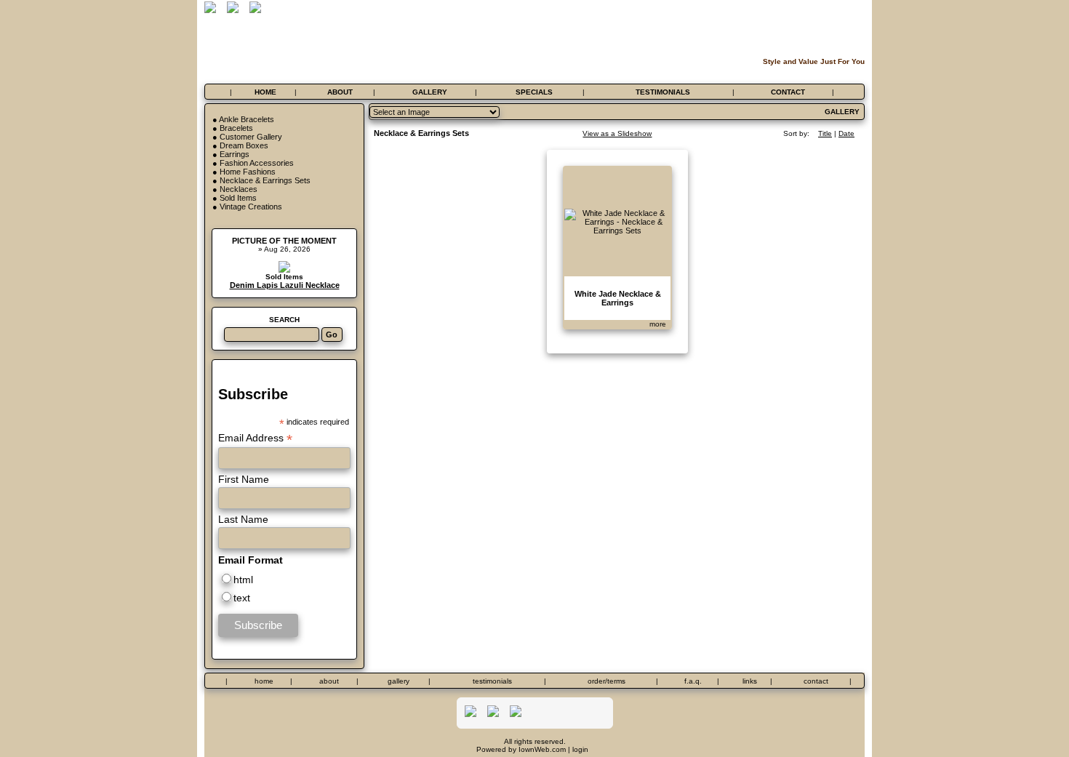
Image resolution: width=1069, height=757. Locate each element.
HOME (265, 92)
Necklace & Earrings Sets (265, 180)
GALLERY (429, 92)
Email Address (255, 438)
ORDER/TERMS (606, 681)
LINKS (749, 681)
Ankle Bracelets (246, 119)
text (241, 598)
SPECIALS (534, 92)
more (657, 324)
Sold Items (238, 197)
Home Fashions (248, 171)
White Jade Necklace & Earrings (617, 298)
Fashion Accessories (257, 163)
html (243, 579)
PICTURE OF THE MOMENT (284, 240)
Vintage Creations (251, 206)
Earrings (234, 154)
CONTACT (788, 92)
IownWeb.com (542, 749)
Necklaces (238, 189)
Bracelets (236, 128)
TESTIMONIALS (663, 92)
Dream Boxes (244, 145)
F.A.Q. (693, 681)
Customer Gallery (251, 136)
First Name (243, 479)
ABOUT (340, 92)
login (580, 749)
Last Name (243, 519)
